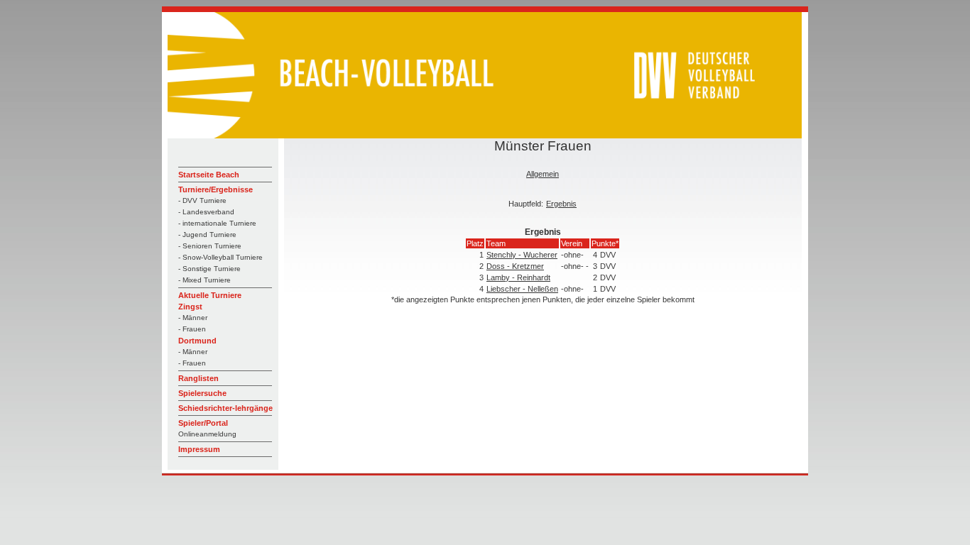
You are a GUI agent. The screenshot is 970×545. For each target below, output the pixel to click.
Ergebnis (561, 203)
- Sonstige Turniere (209, 268)
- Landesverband (206, 212)
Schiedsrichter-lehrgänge (225, 408)
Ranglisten (198, 378)
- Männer (192, 317)
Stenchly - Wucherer (521, 255)
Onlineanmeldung (207, 434)
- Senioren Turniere (209, 246)
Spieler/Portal (203, 423)
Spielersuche (202, 393)
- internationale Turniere (217, 223)
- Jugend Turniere (207, 234)
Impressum (199, 449)
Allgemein (542, 174)
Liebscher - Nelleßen (522, 289)
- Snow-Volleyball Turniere (220, 257)
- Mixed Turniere (204, 280)
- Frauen (192, 329)
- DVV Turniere (202, 200)
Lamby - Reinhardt (518, 277)
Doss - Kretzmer (515, 266)
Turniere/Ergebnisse (215, 189)
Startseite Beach (208, 174)
